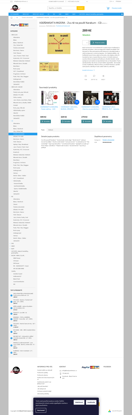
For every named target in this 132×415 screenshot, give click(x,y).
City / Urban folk (18, 45)
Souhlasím (91, 402)
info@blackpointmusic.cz (69, 371)
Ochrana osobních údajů (44, 391)
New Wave (16, 66)
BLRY (12, 249)
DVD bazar (16, 263)
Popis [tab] (43, 130)
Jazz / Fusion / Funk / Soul (20, 56)
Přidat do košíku (100, 42)
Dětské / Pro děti (18, 95)
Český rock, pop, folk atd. (20, 92)
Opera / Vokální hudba (20, 189)
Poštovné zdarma (42, 375)
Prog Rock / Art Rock (19, 74)
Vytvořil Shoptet (117, 411)
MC (12, 197)
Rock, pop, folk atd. (19, 108)
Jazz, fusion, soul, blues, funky (22, 100)
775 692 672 (65, 373)
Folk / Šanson (17, 53)
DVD (12, 243)
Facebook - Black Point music (69, 377)
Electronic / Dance (18, 50)
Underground (17, 79)
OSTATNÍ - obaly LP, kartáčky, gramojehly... (19, 252)
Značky (13, 271)
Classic (15, 204)
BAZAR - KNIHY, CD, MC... (18, 256)
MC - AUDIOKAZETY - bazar (21, 266)
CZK (111, 1)
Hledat (80, 8)
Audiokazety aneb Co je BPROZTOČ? (44, 383)
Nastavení (41, 410)
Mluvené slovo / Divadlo (20, 64)
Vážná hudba (17, 181)
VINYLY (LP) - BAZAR (16, 87)
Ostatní (15, 105)
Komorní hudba (18, 184)
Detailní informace (87, 70)
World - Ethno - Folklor (19, 176)
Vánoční (15, 113)
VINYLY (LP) (14, 35)
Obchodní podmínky (43, 394)
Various (15, 173)
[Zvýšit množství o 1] (89, 41)
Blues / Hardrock (18, 43)
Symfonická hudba (19, 186)
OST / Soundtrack (18, 71)
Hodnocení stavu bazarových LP (45, 378)
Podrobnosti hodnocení (63, 26)
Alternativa (16, 37)
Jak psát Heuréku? (42, 386)
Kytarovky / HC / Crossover (21, 58)
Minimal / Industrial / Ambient (21, 61)
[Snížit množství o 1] (89, 44)
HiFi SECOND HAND (18, 269)
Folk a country (17, 97)
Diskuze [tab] (50, 130)
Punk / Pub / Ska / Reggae (20, 77)
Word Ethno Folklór (18, 82)
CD (12, 121)
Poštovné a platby (73, 1)
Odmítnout (79, 402)
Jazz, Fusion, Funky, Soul (20, 217)
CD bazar (16, 261)
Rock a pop (16, 69)
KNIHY (13, 246)
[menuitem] (15, 14)
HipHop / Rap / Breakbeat (20, 144)
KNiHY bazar (16, 258)
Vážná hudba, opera (19, 110)
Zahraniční (16, 84)
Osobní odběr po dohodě (56, 1)
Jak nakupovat (41, 389)
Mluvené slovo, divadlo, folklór (22, 103)
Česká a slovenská (18, 48)
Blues (15, 40)
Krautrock (16, 152)
